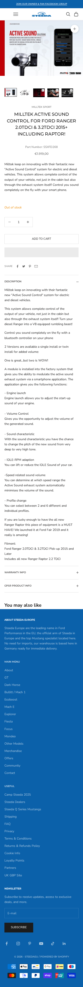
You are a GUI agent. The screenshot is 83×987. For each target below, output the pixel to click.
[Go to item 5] (67, 93)
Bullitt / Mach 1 (14, 692)
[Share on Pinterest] (30, 266)
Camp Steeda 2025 (17, 795)
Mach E (9, 707)
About (8, 670)
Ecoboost (10, 699)
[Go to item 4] (53, 93)
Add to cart (41, 239)
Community (12, 765)
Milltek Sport (41, 107)
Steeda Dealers (14, 802)
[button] (41, 252)
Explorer (10, 714)
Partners (10, 868)
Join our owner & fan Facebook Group (41, 3)
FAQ (7, 824)
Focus (8, 729)
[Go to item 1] (10, 92)
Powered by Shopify (54, 956)
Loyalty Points (14, 860)
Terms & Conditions (18, 838)
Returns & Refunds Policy (22, 846)
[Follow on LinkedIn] (64, 943)
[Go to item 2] (25, 92)
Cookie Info (12, 853)
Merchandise (13, 751)
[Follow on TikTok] (52, 943)
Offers (8, 758)
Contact (9, 773)
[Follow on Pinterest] (29, 943)
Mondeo (10, 736)
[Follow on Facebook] (6, 943)
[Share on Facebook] (17, 266)
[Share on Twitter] (23, 266)
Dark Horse (12, 685)
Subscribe (19, 927)
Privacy (9, 831)
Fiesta (8, 721)
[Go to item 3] (39, 93)
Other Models (13, 744)
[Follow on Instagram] (18, 943)
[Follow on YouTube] (41, 943)
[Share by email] (36, 266)
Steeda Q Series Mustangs (22, 809)
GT (6, 677)
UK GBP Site (13, 875)
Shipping (10, 816)
